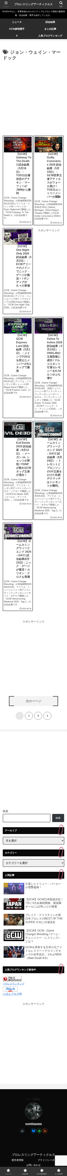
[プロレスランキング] (12, 978)
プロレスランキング (13, 983)
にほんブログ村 (12, 993)
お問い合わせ (33, 1165)
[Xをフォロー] (27, 1130)
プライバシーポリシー (50, 1160)
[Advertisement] (33, 97)
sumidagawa (33, 1123)
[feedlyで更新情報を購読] (39, 1130)
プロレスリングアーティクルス (33, 4)
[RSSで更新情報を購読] (44, 1130)
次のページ (33, 701)
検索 (5, 811)
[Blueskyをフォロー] (33, 1130)
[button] (60, 714)
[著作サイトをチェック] (22, 1130)
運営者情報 (18, 1160)
